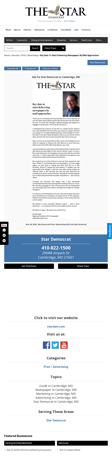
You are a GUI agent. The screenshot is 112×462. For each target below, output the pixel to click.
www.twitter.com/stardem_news (55, 345)
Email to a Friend (50, 68)
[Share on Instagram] (4, 241)
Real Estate (87, 40)
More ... (99, 40)
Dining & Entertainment (42, 40)
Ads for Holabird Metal (70, 450)
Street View (83, 266)
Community (22, 40)
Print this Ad (30, 68)
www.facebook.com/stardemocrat (46, 345)
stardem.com (56, 326)
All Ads (9, 40)
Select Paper (50, 48)
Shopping (61, 40)
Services (73, 40)
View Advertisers (97, 62)
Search (35, 48)
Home (7, 55)
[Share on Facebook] (4, 230)
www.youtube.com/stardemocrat (64, 345)
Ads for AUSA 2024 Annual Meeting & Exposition (29, 450)
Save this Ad (12, 68)
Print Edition (69, 21)
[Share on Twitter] (4, 235)
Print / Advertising (29, 55)
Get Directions (29, 266)
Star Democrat (56, 420)
